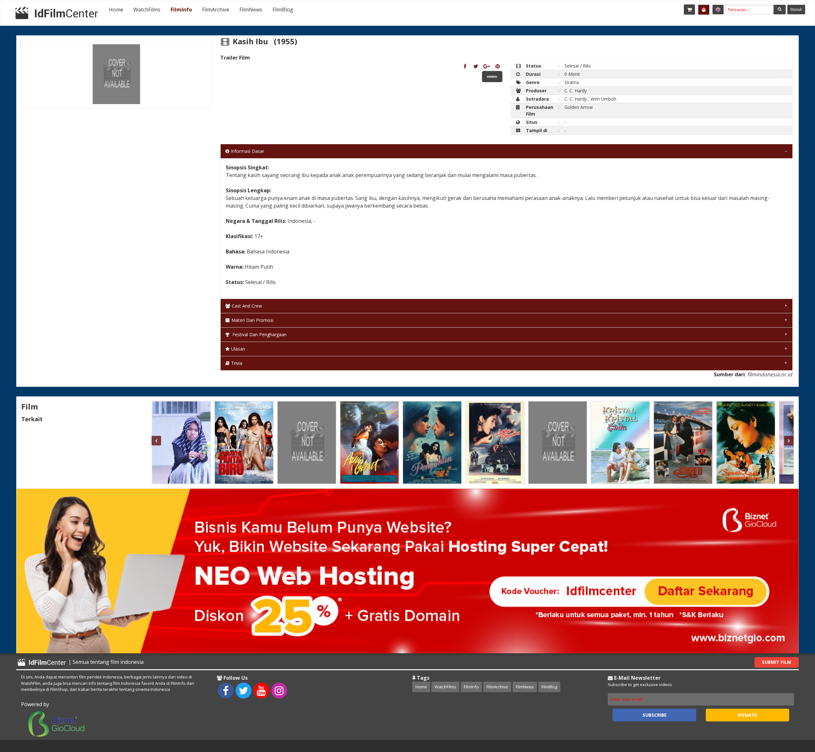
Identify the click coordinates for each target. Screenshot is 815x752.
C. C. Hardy (575, 91)
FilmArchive (215, 9)
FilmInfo (181, 9)
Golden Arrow (578, 107)
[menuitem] (116, 10)
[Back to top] (794, 712)
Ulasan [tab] (238, 349)
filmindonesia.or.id (769, 374)
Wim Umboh (603, 99)
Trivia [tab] (236, 363)
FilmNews (250, 9)
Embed (492, 76)
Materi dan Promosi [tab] (252, 320)
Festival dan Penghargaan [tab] (259, 334)
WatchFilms (146, 9)
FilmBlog (283, 9)
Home (116, 9)
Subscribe (654, 715)
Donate (747, 715)
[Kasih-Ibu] (465, 66)
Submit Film (776, 662)
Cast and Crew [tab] (247, 306)
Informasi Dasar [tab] (247, 151)
